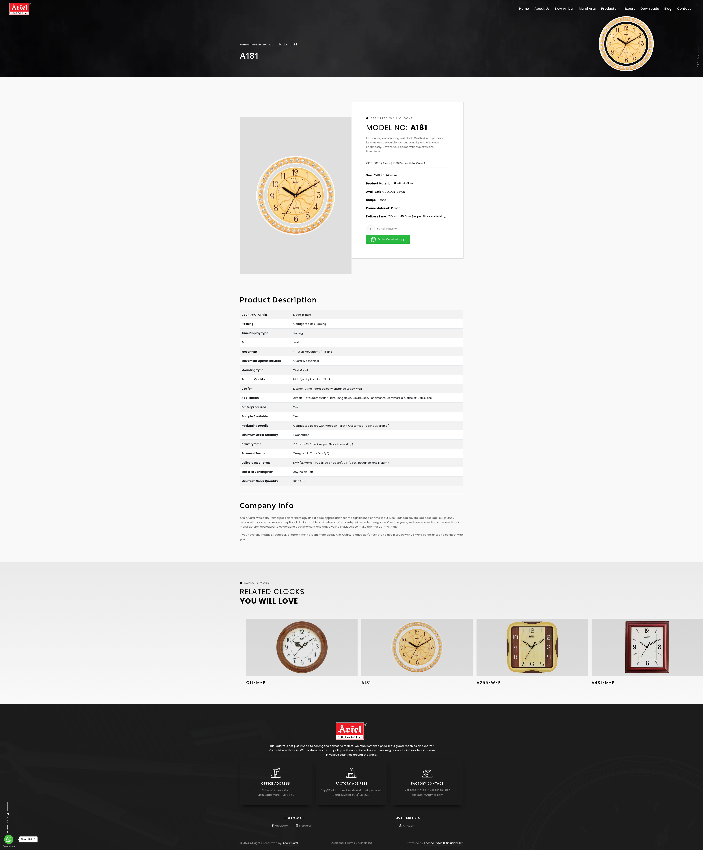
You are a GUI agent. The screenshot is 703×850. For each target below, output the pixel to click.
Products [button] (608, 8)
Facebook (281, 825)
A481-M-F (488, 682)
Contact (684, 8)
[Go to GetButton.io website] (9, 846)
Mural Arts (587, 8)
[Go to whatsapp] (8, 839)
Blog (668, 8)
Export (629, 8)
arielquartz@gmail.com (427, 795)
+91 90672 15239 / (417, 790)
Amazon (408, 825)
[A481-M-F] (532, 647)
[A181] (302, 647)
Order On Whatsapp (391, 239)
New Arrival (564, 8)
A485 (597, 682)
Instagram (306, 825)
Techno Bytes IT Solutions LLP (443, 843)
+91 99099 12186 (439, 790)
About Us (542, 8)
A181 (251, 682)
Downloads (649, 8)
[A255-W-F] (417, 647)
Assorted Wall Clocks (270, 44)
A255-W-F (373, 682)
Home (524, 8)
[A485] (647, 647)
